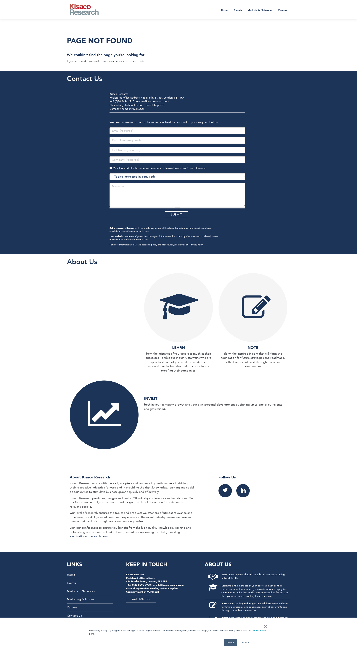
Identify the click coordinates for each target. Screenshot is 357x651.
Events (238, 10)
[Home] (86, 9)
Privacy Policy (196, 244)
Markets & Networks (259, 10)
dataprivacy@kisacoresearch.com (131, 231)
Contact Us (74, 615)
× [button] (264, 625)
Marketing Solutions (80, 599)
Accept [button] (230, 642)
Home (224, 10)
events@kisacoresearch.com (152, 101)
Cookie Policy (259, 630)
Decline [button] (246, 642)
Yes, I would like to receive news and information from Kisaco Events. (159, 168)
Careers (282, 10)
